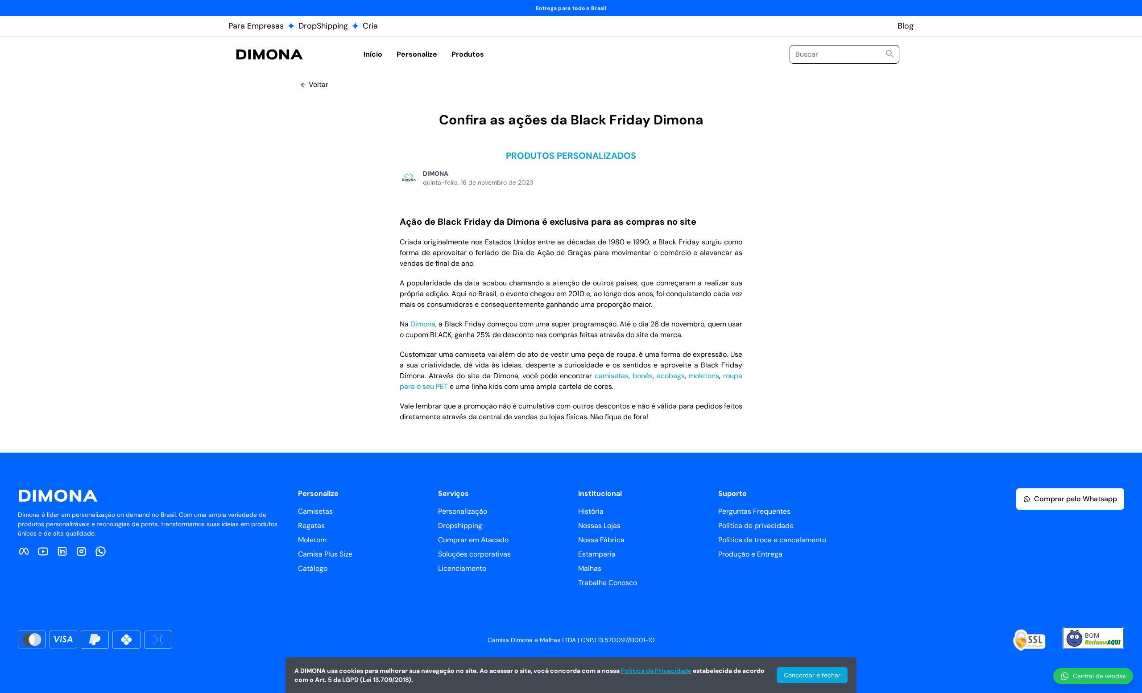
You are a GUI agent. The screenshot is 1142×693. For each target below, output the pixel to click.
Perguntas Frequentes (754, 511)
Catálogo (312, 568)
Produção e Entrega (750, 554)
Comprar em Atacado (473, 539)
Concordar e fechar (812, 675)
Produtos (467, 54)
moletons (704, 375)
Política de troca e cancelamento (772, 539)
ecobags (671, 375)
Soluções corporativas (474, 554)
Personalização (462, 511)
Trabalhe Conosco (607, 582)
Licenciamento (462, 568)
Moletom (312, 539)
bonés (643, 375)
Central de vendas (1099, 676)
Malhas (589, 568)
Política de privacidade (756, 525)
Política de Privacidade (656, 671)
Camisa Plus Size (325, 554)
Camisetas (315, 511)
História (591, 511)
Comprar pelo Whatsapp (1075, 498)
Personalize (417, 54)
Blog (906, 26)
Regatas (311, 525)
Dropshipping (460, 525)
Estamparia (597, 554)
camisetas (612, 375)
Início (373, 54)
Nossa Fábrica (601, 539)
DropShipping (323, 26)
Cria (370, 26)
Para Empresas (256, 26)
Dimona (422, 324)
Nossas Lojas (599, 525)
